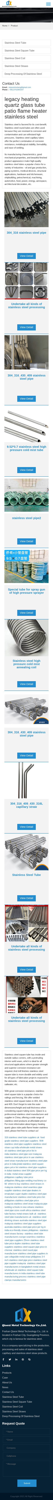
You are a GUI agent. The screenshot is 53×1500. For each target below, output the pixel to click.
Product (14, 26)
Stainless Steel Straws (16, 66)
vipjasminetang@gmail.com (20, 87)
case (5, 1377)
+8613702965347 (16, 90)
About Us (7, 1382)
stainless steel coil (15, 58)
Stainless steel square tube (19, 50)
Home (4, 26)
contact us (8, 1392)
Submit (27, 1483)
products (6, 1373)
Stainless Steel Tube (15, 43)
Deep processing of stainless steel (23, 74)
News (5, 1387)
